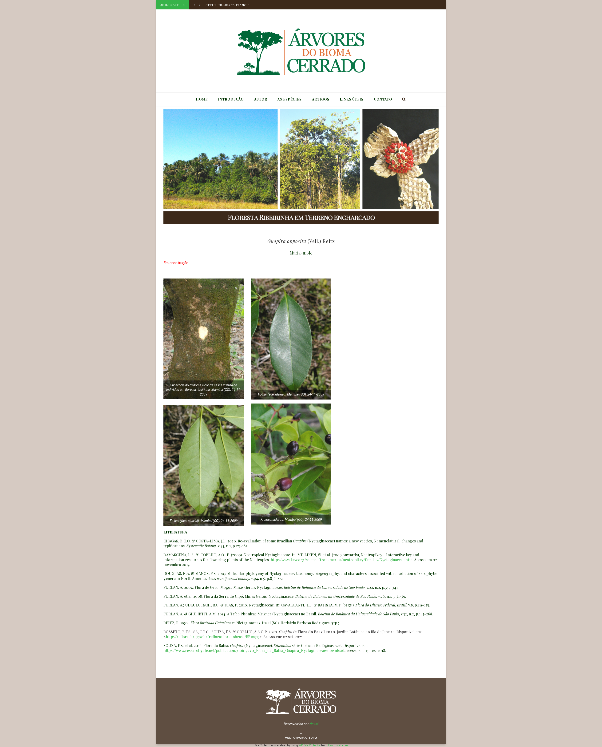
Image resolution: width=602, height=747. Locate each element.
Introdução (231, 99)
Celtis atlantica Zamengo (229, 5)
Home (202, 99)
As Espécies (289, 99)
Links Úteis (352, 99)
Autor (260, 99)
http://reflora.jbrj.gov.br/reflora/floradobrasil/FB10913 (212, 636)
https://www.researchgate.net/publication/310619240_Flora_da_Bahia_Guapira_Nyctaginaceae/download (254, 650)
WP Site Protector (310, 745)
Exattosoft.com (338, 745)
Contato (383, 99)
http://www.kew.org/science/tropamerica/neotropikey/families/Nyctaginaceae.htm (341, 559)
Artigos (320, 99)
